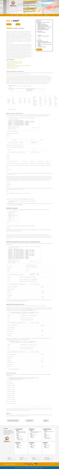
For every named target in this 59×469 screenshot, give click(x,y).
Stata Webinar (26, 8)
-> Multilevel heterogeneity (10, 64)
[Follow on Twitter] (52, 464)
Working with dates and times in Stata (28, 9)
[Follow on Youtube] (54, 464)
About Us (9, 457)
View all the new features (13, 420)
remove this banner (40, 467)
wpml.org (23, 467)
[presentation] (45, 32)
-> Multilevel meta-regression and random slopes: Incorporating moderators (18, 65)
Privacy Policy (47, 457)
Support (34, 457)
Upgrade (18, 24)
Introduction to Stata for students (28, 11)
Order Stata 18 (9, 24)
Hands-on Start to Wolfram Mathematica (29, 5)
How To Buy (22, 457)
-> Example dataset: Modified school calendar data (14, 61)
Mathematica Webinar (27, 1)
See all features (39, 49)
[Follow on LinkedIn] (50, 464)
